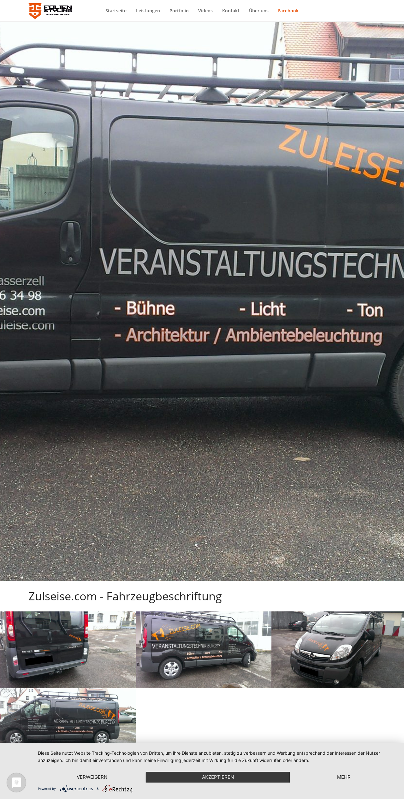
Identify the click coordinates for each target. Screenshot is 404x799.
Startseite (116, 11)
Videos (205, 11)
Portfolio (179, 11)
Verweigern (92, 777)
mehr (344, 777)
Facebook (288, 11)
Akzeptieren (218, 777)
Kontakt (231, 11)
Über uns (259, 11)
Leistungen (148, 11)
